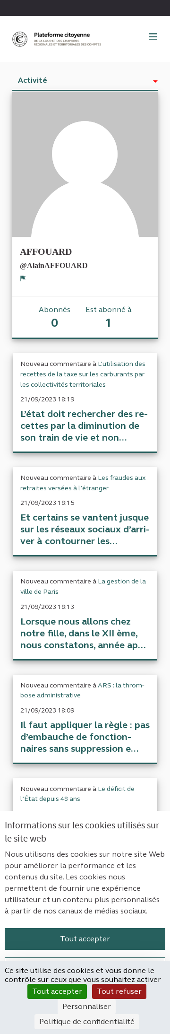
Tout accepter (85, 938)
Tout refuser (119, 991)
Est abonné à (108, 317)
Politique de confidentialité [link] (87, 1021)
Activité (32, 80)
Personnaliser (86, 1006)
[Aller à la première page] (57, 39)
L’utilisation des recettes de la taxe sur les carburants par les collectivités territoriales (82, 374)
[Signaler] (23, 278)
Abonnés (54, 317)
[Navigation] (153, 37)
